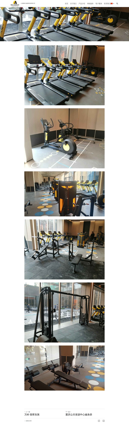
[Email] (104, 421)
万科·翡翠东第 (32, 414)
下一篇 (68, 412)
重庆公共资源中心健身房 (79, 414)
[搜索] (117, 3)
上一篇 (28, 412)
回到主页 (29, 421)
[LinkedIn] (99, 421)
